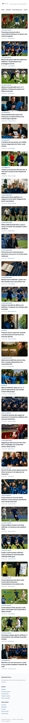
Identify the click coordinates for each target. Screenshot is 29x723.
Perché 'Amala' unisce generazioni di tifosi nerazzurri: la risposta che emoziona (14, 472)
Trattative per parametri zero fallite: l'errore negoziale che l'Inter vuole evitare (14, 144)
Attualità (8, 9)
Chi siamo (3, 704)
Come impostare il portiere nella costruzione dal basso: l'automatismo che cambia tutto (12, 582)
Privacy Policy (5, 711)
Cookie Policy (4, 713)
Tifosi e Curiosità (6, 413)
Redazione (4, 707)
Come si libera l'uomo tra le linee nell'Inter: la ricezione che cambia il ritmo (13, 527)
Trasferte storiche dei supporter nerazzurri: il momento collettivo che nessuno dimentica (14, 417)
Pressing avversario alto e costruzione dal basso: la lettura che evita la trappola (14, 34)
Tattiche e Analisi (6, 30)
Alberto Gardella (12, 203)
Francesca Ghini (12, 120)
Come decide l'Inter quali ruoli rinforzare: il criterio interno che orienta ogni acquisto (12, 116)
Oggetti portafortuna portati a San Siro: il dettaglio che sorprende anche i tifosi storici (13, 444)
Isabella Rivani (11, 230)
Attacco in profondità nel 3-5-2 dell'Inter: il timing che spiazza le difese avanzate (12, 89)
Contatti (3, 709)
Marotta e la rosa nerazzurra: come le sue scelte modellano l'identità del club (14, 664)
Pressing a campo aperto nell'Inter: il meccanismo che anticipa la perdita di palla (14, 637)
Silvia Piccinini (11, 38)
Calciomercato (5, 112)
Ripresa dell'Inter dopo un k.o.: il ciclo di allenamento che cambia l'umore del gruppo (12, 389)
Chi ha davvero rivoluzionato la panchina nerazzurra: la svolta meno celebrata (14, 254)
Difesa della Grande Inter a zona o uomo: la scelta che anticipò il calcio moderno (14, 227)
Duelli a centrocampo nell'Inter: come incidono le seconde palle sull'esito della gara (12, 554)
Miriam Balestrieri (12, 311)
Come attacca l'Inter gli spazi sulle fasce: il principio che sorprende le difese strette (13, 609)
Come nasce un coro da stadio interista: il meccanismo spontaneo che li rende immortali (13, 499)
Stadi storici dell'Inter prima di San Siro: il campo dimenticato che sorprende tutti (13, 362)
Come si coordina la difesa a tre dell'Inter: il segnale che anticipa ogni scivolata (14, 307)
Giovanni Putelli (11, 503)
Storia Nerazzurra (17, 9)
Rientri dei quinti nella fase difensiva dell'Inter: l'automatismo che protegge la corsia (14, 61)
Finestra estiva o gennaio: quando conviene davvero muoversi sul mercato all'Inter (13, 334)
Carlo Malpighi (11, 65)
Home (3, 9)
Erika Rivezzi (11, 93)
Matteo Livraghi (12, 176)
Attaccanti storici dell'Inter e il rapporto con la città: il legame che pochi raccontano (13, 199)
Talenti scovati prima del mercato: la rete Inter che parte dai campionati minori (14, 171)
